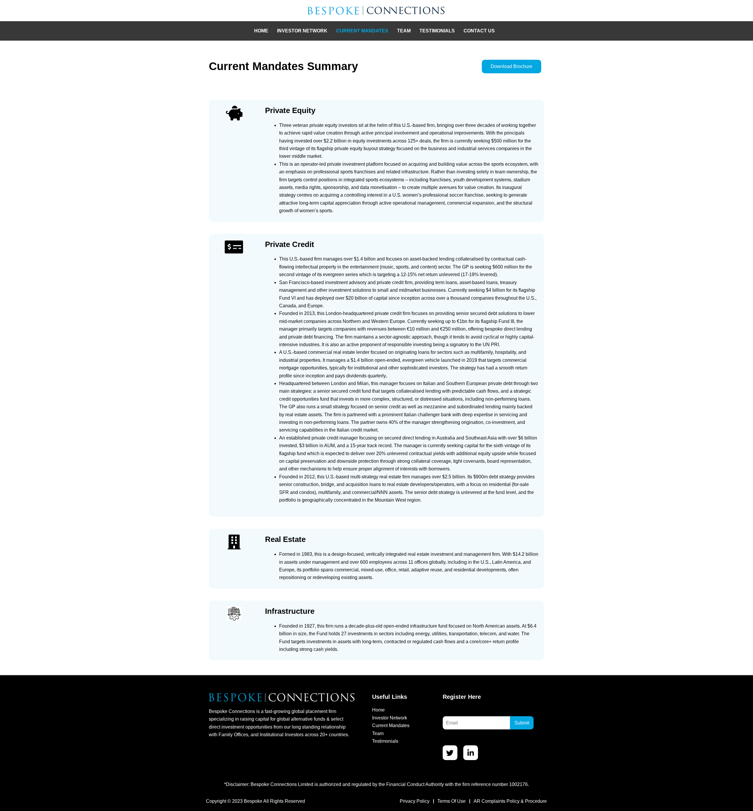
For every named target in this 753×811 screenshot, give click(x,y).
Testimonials (437, 30)
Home (261, 30)
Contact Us (479, 30)
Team (404, 30)
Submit (521, 722)
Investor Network (302, 30)
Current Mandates (362, 30)
